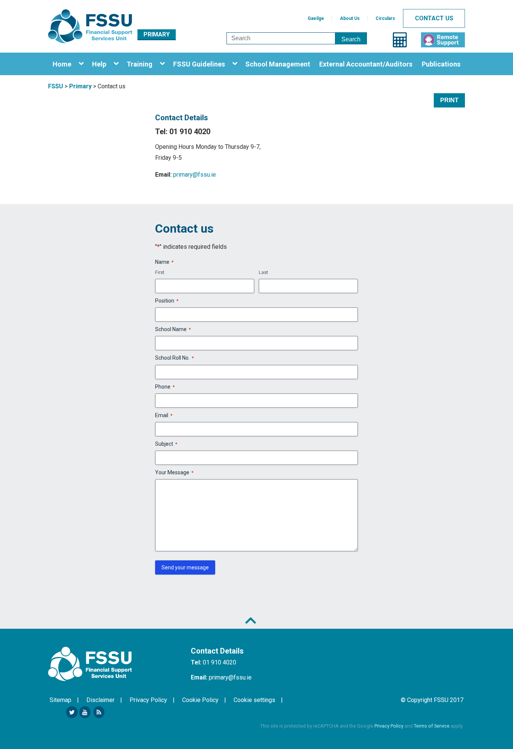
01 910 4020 (219, 662)
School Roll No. (174, 358)
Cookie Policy (200, 700)
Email (163, 415)
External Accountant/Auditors (365, 64)
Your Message (174, 472)
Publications (441, 64)
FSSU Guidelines (199, 64)
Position (166, 301)
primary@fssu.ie (194, 174)
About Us (350, 18)
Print (449, 100)
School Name (173, 329)
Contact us (434, 18)
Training (139, 64)
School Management (277, 64)
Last (263, 272)
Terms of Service (432, 726)
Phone (165, 387)
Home (62, 64)
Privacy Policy (148, 700)
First (159, 272)
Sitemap (60, 700)
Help (99, 64)
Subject (166, 444)
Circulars (385, 18)
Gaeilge (316, 18)
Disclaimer (100, 700)
